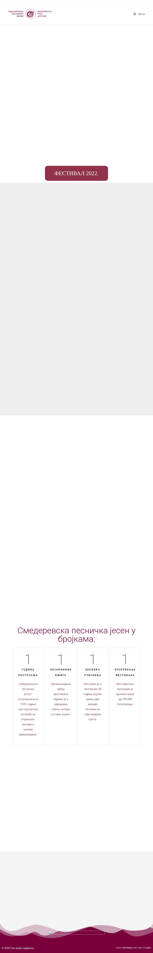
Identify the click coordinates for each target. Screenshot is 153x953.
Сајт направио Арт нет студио (133, 948)
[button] (76, 173)
